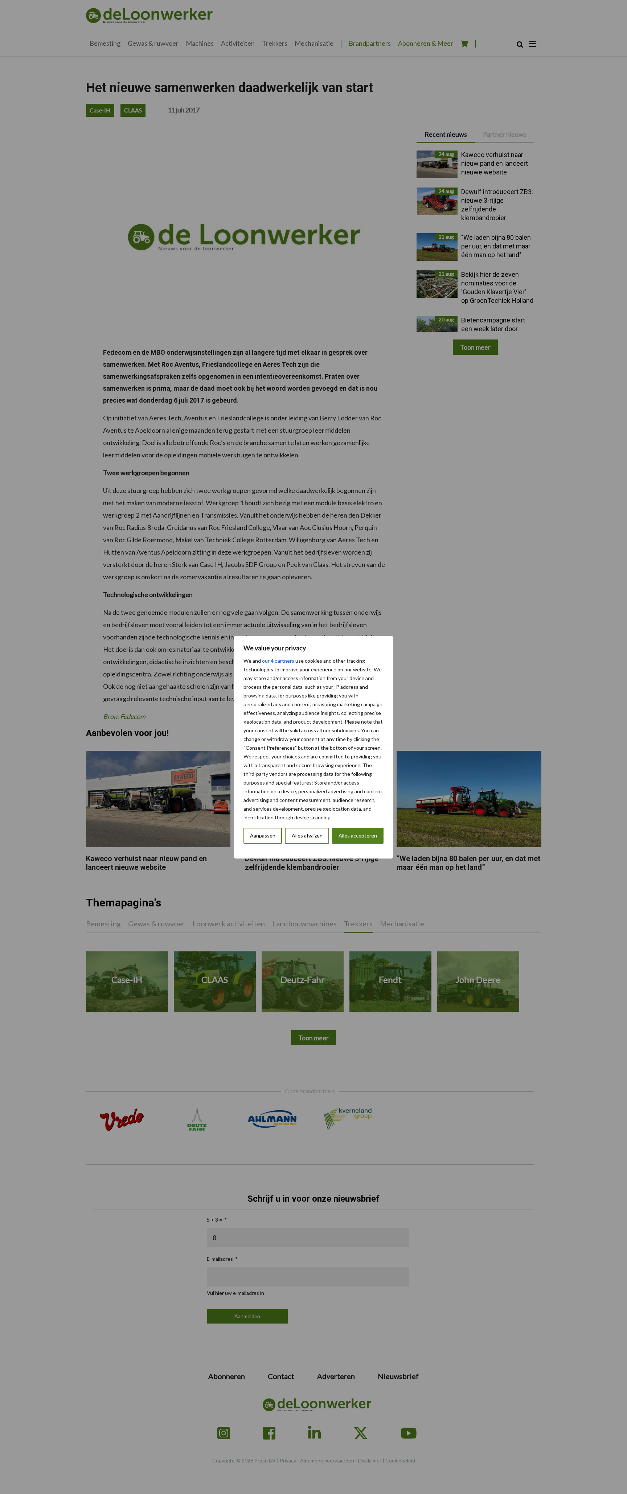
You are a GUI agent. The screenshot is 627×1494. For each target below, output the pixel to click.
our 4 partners (278, 661)
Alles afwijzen (307, 835)
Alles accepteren (358, 835)
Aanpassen (262, 835)
